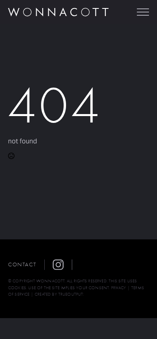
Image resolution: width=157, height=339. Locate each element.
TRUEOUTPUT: (71, 294)
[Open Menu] (143, 12)
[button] (62, 264)
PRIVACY (118, 287)
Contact (22, 264)
